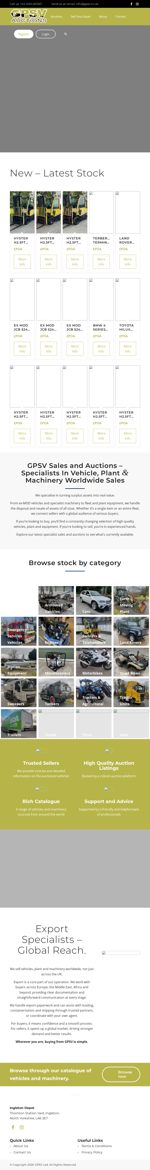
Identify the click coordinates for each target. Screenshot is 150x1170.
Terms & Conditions (96, 1146)
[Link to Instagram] (137, 4)
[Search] (64, 34)
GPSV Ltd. (41, 1164)
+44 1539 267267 (31, 4)
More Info (22, 261)
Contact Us (22, 1152)
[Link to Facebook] (131, 4)
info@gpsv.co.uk (87, 4)
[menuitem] (18, 16)
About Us (20, 1146)
